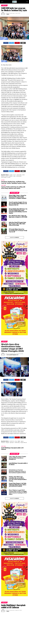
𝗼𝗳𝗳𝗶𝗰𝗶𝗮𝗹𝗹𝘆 (17, 442)
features (19, 174)
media (11, 176)
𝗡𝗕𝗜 (19, 441)
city (15, 174)
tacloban (4, 177)
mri (15, 176)
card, (11, 174)
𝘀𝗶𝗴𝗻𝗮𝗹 (7, 442)
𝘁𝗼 (16, 441)
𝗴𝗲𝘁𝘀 (22, 441)
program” (19, 176)
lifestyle (12, 441)
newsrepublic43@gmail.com (12, 354)
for (23, 174)
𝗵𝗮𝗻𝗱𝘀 (3, 442)
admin (8, 14)
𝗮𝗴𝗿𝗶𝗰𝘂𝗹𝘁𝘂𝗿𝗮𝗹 (24, 442)
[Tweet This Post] (11, 43)
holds (3, 176)
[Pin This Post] (17, 43)
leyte (7, 176)
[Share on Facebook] (6, 43)
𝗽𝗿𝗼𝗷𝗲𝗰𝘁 (12, 442)
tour (9, 177)
